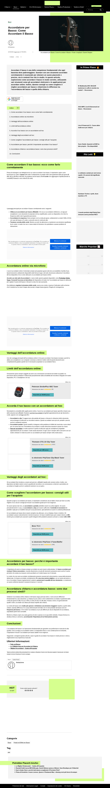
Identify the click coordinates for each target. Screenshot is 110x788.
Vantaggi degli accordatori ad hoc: (22, 135)
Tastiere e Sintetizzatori (81, 7)
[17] (96, 268)
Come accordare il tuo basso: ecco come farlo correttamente (32, 112)
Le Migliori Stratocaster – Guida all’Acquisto (30, 766)
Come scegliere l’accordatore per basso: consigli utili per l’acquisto (34, 140)
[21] (83, 267)
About (9, 659)
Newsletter (76, 786)
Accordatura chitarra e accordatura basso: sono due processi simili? (34, 149)
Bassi (15, 7)
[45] (83, 260)
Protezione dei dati (18, 786)
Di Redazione (11, 47)
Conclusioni (16, 154)
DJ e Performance (35, 7)
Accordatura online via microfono (22, 117)
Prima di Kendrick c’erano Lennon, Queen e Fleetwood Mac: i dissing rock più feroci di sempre (46, 772)
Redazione (20, 662)
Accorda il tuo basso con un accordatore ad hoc (27, 130)
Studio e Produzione (64, 7)
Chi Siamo (67, 786)
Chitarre (7, 7)
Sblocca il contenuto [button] (60, 241)
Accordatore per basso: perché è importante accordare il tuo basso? (34, 144)
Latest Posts (16, 659)
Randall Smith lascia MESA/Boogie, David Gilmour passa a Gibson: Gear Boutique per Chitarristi (47, 768)
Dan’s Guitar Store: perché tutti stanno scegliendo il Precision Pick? (38, 770)
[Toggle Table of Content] (17, 107)
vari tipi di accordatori (36, 413)
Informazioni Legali (32, 786)
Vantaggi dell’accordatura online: (22, 121)
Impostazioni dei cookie (55, 786)
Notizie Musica (49, 7)
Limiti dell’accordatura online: (21, 126)
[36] (96, 259)
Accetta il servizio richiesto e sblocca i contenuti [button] (60, 247)
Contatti (42, 786)
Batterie (23, 7)
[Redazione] (11, 665)
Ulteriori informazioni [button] (28, 247)
